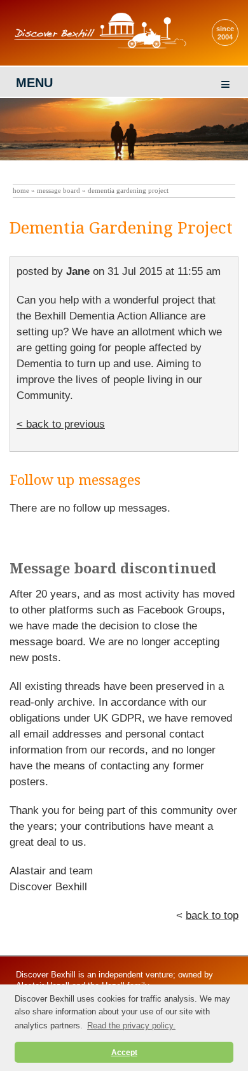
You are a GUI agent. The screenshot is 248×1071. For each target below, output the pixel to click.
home (21, 190)
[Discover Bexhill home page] (99, 48)
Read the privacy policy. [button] (131, 1025)
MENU (34, 83)
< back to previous (61, 424)
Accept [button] (124, 1052)
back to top (212, 915)
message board (58, 190)
